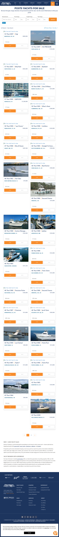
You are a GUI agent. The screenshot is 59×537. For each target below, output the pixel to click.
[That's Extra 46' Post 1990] (43, 268)
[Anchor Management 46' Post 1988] (16, 222)
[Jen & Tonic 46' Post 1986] (43, 307)
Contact (46, 2)
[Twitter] (36, 517)
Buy (15, 2)
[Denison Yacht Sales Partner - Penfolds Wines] (16, 477)
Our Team (43, 507)
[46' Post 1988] (43, 248)
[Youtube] (22, 517)
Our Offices (43, 502)
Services (32, 2)
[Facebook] (25, 517)
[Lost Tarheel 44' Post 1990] (16, 334)
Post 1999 (41, 86)
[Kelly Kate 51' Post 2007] (16, 64)
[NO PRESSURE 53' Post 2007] (43, 38)
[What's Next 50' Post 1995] (43, 103)
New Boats (19, 489)
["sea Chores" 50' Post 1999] (16, 123)
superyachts (16, 446)
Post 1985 (43, 146)
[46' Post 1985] (16, 254)
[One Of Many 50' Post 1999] (43, 84)
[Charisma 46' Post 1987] (16, 307)
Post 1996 (40, 166)
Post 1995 (40, 106)
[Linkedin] (30, 517)
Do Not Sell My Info (30, 521)
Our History (43, 500)
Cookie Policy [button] (46, 528)
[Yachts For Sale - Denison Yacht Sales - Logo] (5, 3)
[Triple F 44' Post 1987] (16, 360)
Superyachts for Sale (45, 487)
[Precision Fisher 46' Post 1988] (16, 288)
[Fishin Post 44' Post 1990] (43, 334)
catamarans (28, 446)
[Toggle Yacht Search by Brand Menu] (53, 4)
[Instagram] (28, 517)
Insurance (30, 502)
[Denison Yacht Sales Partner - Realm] (51, 477)
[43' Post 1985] (43, 380)
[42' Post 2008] (43, 406)
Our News (43, 505)
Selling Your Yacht (32, 505)
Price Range (16, 16)
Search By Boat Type (21, 492)
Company (39, 2)
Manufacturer (5, 16)
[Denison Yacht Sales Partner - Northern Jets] (8, 477)
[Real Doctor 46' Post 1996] (43, 163)
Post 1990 (40, 270)
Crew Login (19, 505)
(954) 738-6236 (10, 493)
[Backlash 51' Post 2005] (43, 64)
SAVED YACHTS (54, 1)
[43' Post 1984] (16, 386)
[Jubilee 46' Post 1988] (43, 222)
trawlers (39, 446)
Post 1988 (16, 231)
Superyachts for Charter (45, 489)
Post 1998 (12, 99)
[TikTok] (33, 517)
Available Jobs (19, 500)
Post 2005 (39, 66)
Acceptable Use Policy (40, 521)
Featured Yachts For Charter (34, 492)
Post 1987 (12, 310)
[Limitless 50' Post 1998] (43, 123)
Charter (26, 2)
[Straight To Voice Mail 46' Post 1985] (43, 143)
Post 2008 (35, 415)
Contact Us (43, 509)
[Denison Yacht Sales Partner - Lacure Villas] (33, 477)
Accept (29, 532)
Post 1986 (41, 198)
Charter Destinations (33, 494)
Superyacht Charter (32, 487)
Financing (31, 500)
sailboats (33, 446)
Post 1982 (12, 178)
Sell (20, 2)
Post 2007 (11, 34)
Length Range (29, 16)
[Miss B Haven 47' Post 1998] (16, 143)
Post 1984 (8, 395)
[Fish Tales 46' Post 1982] (16, 169)
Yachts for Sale (19, 487)
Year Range (40, 16)
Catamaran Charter (32, 489)
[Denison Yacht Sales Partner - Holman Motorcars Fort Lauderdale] (25, 477)
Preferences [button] (22, 529)
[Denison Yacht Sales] (9, 485)
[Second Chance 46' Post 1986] (43, 189)
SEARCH (53, 19)
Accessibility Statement (19, 521)
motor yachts (22, 446)
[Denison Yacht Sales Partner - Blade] (42, 477)
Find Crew (19, 502)
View (10, 45)
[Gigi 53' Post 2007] (16, 31)
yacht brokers (20, 458)
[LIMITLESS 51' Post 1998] (16, 90)
